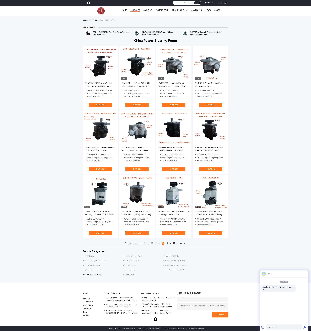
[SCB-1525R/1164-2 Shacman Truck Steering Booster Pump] (173, 192)
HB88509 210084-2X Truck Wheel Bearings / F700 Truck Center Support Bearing (157, 312)
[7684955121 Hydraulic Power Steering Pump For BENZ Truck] (173, 63)
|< (137, 243)
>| (185, 243)
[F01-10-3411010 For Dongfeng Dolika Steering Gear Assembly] (88, 33)
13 (159, 243)
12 (156, 243)
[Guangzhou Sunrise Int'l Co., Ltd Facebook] (88, 2)
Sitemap (86, 315)
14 (163, 243)
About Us (147, 10)
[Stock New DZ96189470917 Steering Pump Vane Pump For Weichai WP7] (137, 128)
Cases (217, 10)
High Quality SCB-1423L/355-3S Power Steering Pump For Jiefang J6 (136, 213)
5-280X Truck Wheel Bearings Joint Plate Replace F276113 (158, 299)
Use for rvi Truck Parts (133, 256)
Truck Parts (89, 256)
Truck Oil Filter (130, 265)
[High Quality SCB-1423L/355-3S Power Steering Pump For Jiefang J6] (137, 192)
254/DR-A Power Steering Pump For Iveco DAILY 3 (209, 84)
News (208, 10)
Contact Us (196, 10)
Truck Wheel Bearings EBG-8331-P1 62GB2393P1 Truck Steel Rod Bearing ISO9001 (157, 305)
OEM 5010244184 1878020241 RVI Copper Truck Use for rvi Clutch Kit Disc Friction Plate (121, 299)
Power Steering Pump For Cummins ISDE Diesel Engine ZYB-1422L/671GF (100, 149)
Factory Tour (162, 10)
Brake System (130, 274)
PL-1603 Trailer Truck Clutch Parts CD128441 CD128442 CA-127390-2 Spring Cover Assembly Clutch (122, 312)
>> (181, 243)
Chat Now (209, 3)
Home (124, 10)
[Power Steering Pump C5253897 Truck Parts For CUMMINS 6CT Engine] (137, 63)
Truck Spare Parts (172, 256)
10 (148, 243)
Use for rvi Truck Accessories (95, 261)
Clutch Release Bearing (93, 270)
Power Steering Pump (92, 274)
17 (174, 243)
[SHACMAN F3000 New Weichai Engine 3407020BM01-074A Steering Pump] (100, 63)
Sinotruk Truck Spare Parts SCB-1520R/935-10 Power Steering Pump (209, 213)
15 (167, 243)
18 (178, 243)
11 (152, 243)
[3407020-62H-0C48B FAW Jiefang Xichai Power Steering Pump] (136, 33)
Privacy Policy (114, 328)
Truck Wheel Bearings (92, 265)
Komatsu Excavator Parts (175, 270)
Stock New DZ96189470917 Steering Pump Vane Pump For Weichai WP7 (135, 149)
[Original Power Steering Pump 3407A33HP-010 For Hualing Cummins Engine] (173, 128)
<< (141, 243)
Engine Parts (129, 270)
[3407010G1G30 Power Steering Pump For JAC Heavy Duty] (210, 128)
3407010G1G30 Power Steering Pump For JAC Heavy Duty (209, 149)
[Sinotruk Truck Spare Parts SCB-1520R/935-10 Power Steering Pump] (210, 192)
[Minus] (304, 273)
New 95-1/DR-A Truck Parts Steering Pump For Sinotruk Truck (99, 213)
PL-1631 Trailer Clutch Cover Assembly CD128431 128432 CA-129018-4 (121, 305)
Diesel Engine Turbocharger (175, 265)
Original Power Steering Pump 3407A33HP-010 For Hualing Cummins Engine (171, 149)
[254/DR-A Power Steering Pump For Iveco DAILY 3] (210, 63)
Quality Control (180, 10)
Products (135, 10)
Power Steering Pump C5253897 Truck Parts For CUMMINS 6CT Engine (136, 85)
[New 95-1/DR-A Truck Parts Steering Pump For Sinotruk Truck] (100, 192)
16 (170, 243)
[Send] (305, 327)
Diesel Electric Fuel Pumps (175, 261)
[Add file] (263, 327)
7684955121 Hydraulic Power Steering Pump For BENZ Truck (172, 84)
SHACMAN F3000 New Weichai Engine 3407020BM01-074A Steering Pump (98, 85)
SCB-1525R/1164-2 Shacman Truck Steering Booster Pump (174, 213)
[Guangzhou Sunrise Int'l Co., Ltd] (101, 10)
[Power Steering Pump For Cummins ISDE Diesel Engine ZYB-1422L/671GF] (100, 128)
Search (197, 3)
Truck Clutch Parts (132, 261)
